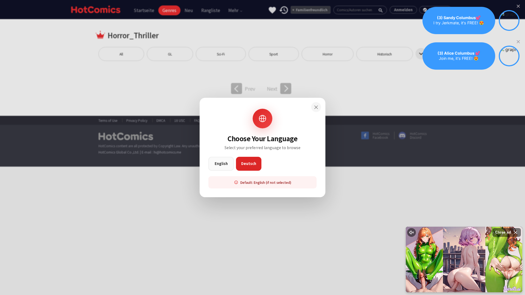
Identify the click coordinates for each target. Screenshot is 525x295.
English (221, 163)
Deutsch (248, 163)
